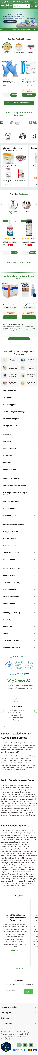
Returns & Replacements (9, 1034)
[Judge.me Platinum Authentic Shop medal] (9, 665)
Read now (15, 950)
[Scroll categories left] (2, 166)
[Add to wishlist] (16, 62)
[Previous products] (3, 78)
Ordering (21, 1034)
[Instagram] (25, 1044)
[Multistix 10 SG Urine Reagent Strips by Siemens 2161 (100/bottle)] (28, 227)
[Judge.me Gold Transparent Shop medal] (29, 665)
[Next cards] (36, 711)
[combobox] (23, 6)
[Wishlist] (32, 6)
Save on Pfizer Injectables (10, 21)
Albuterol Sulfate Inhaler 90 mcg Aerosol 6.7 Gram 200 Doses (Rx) (10, 304)
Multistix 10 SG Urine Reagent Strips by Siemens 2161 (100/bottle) (29, 242)
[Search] (15, 6)
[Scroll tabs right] (36, 204)
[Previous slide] (2, 18)
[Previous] (3, 301)
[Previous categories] (3, 48)
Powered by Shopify (7, 1039)
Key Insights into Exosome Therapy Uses (15, 918)
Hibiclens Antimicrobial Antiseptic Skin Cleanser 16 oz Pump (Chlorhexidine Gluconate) (10, 243)
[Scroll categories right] (35, 166)
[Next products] (34, 78)
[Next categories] (34, 48)
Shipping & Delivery (23, 1032)
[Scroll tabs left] (1, 204)
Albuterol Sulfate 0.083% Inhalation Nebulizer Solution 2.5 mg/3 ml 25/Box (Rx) (28, 84)
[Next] (35, 301)
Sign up (28, 992)
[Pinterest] (31, 1044)
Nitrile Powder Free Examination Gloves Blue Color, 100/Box (9, 83)
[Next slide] (36, 18)
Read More (7, 333)
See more (18, 968)
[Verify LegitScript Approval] (6, 1047)
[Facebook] (19, 1044)
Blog (28, 1034)
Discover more (7, 184)
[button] (27, 6)
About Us (4, 1032)
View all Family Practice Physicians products (19, 263)
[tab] (13, 206)
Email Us (12, 1032)
